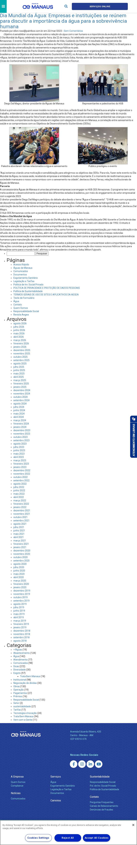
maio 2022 (19, 493)
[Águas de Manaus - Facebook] (73, 764)
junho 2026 (19, 330)
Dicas (16, 666)
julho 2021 (18, 527)
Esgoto (17, 673)
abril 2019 (18, 617)
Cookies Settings (38, 837)
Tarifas (17, 709)
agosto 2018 (20, 640)
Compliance (17, 785)
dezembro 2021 (21, 510)
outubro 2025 (20, 357)
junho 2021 (19, 530)
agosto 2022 (20, 483)
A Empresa (17, 776)
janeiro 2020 (19, 587)
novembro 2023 (21, 433)
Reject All (68, 837)
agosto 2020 (20, 564)
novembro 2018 (21, 634)
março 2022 (19, 500)
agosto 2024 (20, 403)
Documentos (20, 274)
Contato (17, 304)
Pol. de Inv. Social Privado (103, 785)
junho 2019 (19, 610)
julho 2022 (18, 487)
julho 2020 (18, 567)
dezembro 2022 (21, 470)
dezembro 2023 (21, 430)
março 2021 (19, 540)
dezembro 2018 (21, 630)
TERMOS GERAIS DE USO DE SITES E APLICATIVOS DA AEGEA (46, 294)
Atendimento (20, 659)
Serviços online (100, 6)
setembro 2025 (21, 360)
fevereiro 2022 (21, 503)
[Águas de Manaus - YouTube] (98, 764)
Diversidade (19, 669)
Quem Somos (20, 308)
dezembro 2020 (21, 550)
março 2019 (19, 620)
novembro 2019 (21, 594)
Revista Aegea (21, 314)
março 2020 (19, 580)
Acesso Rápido (21, 264)
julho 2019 (18, 607)
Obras (16, 686)
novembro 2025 (21, 353)
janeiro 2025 (19, 387)
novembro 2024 (21, 393)
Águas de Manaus (22, 268)
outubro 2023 (20, 437)
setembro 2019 (21, 600)
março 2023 (19, 460)
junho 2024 (19, 410)
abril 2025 (18, 377)
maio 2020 (19, 574)
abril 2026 (18, 336)
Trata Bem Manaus (30, 676)
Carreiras (55, 800)
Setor (16, 703)
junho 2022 (19, 490)
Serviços (55, 776)
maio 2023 (19, 453)
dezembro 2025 (21, 350)
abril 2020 (18, 577)
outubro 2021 (20, 517)
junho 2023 (19, 450)
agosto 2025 (20, 363)
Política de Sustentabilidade (28, 291)
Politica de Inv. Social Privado (28, 284)
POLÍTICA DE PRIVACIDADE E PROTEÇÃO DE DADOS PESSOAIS (46, 288)
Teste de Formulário (23, 298)
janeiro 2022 (19, 507)
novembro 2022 (21, 473)
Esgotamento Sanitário (25, 278)
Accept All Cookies (97, 837)
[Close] (133, 825)
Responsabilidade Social (26, 311)
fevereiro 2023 (21, 463)
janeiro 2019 (19, 627)
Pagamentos (20, 693)
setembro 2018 (21, 637)
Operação (18, 689)
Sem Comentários (73, 31)
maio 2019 (19, 614)
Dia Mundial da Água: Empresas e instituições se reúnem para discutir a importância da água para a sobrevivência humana (63, 21)
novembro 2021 (21, 514)
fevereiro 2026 (21, 343)
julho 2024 (18, 407)
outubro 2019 (20, 597)
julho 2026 (18, 326)
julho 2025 (18, 367)
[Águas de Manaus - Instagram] (82, 764)
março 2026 (19, 340)
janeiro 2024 (19, 427)
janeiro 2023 (19, 467)
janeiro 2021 (19, 547)
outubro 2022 (20, 477)
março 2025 (19, 380)
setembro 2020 (21, 560)
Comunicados (20, 271)
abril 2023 (18, 457)
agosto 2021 (20, 524)
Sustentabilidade (100, 776)
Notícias (16, 793)
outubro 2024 (20, 397)
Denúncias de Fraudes (101, 809)
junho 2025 (19, 370)
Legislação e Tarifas (23, 281)
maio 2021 (19, 534)
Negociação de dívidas (25, 683)
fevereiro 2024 (21, 423)
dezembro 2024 (21, 390)
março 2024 (19, 420)
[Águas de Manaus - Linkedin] (90, 764)
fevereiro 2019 (21, 624)
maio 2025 (19, 373)
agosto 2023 (20, 443)
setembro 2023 (21, 440)
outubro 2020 (20, 557)
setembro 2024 (21, 400)
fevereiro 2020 (21, 584)
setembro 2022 (21, 480)
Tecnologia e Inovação (25, 713)
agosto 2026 (20, 323)
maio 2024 (19, 413)
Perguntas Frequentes (101, 802)
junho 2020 (19, 570)
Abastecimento (21, 653)
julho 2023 (18, 447)
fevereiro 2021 (21, 544)
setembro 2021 (21, 520)
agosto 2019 (20, 604)
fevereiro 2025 (21, 383)
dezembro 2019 (21, 590)
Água (16, 301)
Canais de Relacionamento (104, 806)
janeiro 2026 (19, 347)
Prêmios (17, 696)
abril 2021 (18, 537)
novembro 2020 (21, 554)
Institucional (19, 679)
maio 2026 (19, 333)
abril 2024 (18, 417)
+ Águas (17, 649)
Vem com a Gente (22, 719)
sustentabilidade (22, 706)
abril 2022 (18, 497)
